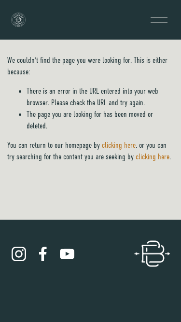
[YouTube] (67, 254)
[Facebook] (43, 254)
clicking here (119, 145)
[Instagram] (19, 254)
